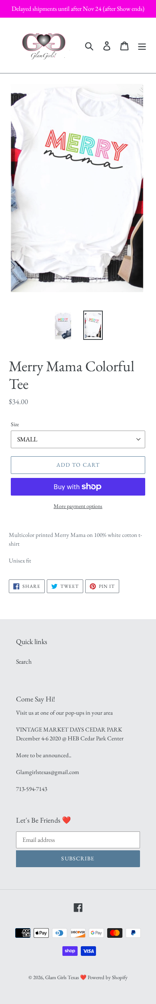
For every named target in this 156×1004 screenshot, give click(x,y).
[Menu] (142, 45)
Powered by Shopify (108, 977)
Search (24, 661)
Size (15, 424)
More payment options (78, 506)
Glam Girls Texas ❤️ (65, 977)
